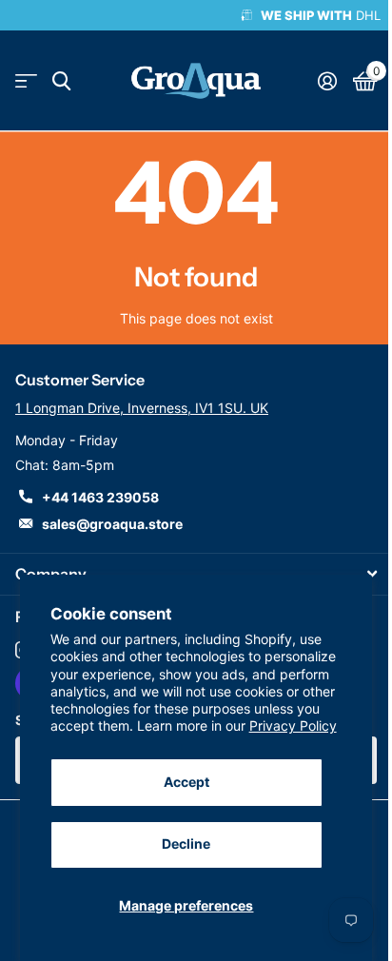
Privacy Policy (293, 725)
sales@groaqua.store (112, 524)
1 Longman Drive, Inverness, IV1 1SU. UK (141, 408)
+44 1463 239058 (100, 497)
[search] (61, 81)
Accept (186, 782)
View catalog (26, 81)
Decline (186, 843)
